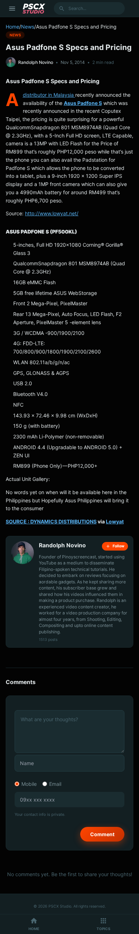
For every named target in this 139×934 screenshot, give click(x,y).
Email (55, 784)
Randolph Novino (35, 62)
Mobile (29, 784)
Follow (118, 546)
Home (12, 27)
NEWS (15, 34)
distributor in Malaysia (49, 95)
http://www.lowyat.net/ (51, 213)
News (27, 27)
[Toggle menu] (12, 8)
